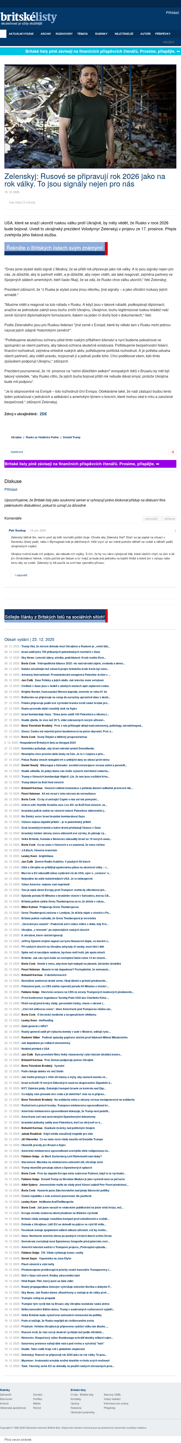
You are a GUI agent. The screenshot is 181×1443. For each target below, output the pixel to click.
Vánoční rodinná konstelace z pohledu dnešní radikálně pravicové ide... (88, 788)
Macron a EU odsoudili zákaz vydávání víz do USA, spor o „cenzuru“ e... (66, 873)
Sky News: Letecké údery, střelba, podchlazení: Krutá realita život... (63, 657)
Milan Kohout (29, 907)
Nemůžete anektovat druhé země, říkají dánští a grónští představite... (64, 981)
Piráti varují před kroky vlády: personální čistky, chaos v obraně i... (63, 1003)
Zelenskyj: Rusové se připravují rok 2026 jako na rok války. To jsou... (64, 1355)
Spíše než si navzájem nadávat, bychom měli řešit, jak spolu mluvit (63, 952)
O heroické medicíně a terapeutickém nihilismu (66, 1014)
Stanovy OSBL (112, 1394)
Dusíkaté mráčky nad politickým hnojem (69, 1128)
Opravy (75, 1403)
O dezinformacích (55, 975)
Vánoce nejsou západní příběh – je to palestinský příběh (56, 822)
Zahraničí (5, 1394)
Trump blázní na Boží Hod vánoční (42, 782)
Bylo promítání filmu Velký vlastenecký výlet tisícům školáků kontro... (78, 1054)
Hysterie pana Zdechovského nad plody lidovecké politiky (73, 1190)
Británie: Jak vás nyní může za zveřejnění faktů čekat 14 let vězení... (64, 958)
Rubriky (101, 34)
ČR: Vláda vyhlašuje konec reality (62, 1253)
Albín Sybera (29, 1185)
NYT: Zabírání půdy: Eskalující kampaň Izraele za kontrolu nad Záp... (63, 1088)
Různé (37, 1408)
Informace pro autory (116, 1403)
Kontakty (76, 1399)
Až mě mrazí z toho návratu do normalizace (69, 793)
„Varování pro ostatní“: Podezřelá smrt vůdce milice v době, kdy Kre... (65, 924)
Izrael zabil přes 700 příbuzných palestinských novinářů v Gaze (60, 652)
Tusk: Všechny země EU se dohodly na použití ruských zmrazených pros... (67, 1366)
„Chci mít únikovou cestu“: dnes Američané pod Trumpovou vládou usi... (66, 1009)
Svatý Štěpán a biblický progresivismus (62, 737)
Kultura (4, 1403)
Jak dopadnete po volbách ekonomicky (45, 1043)
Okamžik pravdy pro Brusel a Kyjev (43, 1145)
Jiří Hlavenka (29, 1139)
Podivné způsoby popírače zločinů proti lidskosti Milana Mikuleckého (85, 1037)
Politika (37, 1399)
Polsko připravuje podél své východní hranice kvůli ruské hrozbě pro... (65, 703)
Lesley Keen (29, 856)
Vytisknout (16, 452)
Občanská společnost (13, 1408)
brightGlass (46, 856)
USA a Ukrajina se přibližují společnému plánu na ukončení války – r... (64, 867)
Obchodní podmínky (83, 1412)
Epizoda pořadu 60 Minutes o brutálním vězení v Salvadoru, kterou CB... (66, 896)
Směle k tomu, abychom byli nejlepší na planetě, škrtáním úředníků (79, 964)
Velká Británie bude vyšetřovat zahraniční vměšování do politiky (61, 1315)
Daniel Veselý (29, 765)
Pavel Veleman (30, 793)
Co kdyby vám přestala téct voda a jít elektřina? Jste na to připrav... (63, 1094)
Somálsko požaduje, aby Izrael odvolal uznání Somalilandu (57, 748)
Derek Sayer (29, 1258)
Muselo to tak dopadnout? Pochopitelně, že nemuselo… (76, 969)
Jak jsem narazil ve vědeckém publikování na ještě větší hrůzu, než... (80, 1207)
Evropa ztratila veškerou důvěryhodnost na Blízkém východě (59, 1213)
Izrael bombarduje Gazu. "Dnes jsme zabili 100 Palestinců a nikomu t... (65, 714)
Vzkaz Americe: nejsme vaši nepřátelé (45, 884)
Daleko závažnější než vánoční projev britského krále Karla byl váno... (65, 669)
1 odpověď (21, 575)
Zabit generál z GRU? (34, 1026)
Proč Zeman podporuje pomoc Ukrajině (68, 1060)
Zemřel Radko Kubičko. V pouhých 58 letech (62, 861)
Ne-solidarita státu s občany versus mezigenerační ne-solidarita (94, 1100)
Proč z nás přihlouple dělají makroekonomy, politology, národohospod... (98, 725)
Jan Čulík (27, 680)
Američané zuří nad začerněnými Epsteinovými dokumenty (58, 1117)
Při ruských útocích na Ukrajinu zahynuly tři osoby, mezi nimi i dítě (62, 946)
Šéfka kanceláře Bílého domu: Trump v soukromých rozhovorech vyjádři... (67, 1309)
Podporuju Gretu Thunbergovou (59, 907)
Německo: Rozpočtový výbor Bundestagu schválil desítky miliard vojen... (67, 1338)
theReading (46, 1020)
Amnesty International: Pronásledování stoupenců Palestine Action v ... (65, 675)
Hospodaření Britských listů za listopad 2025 (48, 743)
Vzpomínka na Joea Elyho (55, 1258)
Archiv (46, 34)
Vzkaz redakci (112, 1399)
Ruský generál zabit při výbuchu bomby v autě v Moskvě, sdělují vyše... (66, 1032)
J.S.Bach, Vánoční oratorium (39, 850)
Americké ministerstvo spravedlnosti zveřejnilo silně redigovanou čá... (65, 1151)
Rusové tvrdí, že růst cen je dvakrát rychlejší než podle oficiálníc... (62, 1332)
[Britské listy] (56, 249)
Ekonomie (6, 1399)
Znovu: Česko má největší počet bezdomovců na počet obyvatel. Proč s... (67, 731)
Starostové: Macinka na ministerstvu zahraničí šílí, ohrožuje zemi (62, 1162)
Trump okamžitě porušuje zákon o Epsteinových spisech (56, 1168)
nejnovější (152, 518)
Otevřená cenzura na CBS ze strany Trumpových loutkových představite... (87, 992)
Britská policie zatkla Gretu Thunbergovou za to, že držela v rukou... (63, 901)
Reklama (76, 1408)
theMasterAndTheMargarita (56, 1202)
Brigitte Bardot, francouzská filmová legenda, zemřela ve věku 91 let (64, 692)
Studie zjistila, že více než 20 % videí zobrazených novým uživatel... (63, 720)
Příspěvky (162, 34)
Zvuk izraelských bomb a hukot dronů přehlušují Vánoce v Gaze (61, 828)
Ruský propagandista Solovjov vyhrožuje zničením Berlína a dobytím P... (66, 1287)
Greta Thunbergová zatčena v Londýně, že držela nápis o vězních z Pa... (66, 913)
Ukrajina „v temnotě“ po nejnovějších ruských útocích (55, 930)
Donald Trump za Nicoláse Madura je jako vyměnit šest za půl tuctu (83, 1179)
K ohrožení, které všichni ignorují (41, 935)
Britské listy (31, 19)
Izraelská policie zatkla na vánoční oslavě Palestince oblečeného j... (63, 811)
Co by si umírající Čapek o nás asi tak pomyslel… (68, 799)
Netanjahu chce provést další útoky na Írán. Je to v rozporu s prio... (63, 754)
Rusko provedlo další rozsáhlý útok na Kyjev (49, 708)
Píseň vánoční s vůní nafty (37, 1264)
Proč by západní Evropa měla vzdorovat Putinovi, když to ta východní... (81, 1173)
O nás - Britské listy (82, 1394)
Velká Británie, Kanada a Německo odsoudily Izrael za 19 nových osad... (66, 839)
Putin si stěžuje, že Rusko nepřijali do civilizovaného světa (57, 1321)
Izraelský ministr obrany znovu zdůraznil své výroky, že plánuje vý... (63, 833)
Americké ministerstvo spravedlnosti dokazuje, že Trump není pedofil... (65, 1111)
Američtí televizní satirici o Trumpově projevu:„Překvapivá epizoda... (64, 1247)
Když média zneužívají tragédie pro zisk (68, 1134)
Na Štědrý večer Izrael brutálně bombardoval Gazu (53, 816)
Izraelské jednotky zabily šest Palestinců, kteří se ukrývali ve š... (61, 1122)
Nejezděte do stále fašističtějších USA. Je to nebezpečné (57, 879)
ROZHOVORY (64, 34)
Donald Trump (71, 437)
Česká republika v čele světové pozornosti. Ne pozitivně (56, 1196)
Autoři (145, 34)
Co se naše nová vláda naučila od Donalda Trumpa (71, 1139)
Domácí (37, 1394)
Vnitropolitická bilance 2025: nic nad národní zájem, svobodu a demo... (81, 663)
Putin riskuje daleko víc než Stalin (42, 1071)
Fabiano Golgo (30, 992)
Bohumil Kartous (32, 788)
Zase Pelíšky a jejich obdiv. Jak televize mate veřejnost (69, 680)
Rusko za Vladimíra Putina (42, 437)
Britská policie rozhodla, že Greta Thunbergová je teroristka (58, 918)
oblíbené (169, 518)
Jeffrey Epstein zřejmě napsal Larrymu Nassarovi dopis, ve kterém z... (65, 941)
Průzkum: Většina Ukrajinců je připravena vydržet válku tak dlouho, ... (64, 1326)
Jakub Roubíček (31, 1134)
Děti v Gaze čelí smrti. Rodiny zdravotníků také (50, 1275)
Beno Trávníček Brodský (37, 725)
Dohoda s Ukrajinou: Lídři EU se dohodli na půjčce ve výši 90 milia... (63, 1224)
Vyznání (59, 1066)
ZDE (43, 413)
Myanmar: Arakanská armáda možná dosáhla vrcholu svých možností (65, 1360)
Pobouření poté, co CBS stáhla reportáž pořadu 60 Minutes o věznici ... (65, 986)
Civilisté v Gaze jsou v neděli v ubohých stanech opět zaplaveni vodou (65, 686)
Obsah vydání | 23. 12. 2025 (29, 639)
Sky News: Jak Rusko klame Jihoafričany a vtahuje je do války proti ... (65, 1292)
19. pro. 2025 (38, 530)
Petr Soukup (17, 530)
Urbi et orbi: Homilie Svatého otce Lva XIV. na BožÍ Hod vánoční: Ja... (64, 805)
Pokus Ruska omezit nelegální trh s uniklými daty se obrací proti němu (65, 760)
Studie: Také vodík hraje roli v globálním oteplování (53, 1349)
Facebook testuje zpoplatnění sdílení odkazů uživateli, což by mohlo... (64, 1230)
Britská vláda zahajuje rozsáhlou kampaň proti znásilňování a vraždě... (65, 1219)
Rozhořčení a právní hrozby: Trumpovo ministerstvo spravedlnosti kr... (65, 1105)
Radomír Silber (30, 1037)
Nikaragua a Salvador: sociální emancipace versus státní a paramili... (83, 765)
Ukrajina (16, 437)
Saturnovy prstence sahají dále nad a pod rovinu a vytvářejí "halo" (62, 1343)
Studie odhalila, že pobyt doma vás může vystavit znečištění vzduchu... (65, 771)
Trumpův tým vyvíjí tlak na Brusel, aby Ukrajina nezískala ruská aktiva (65, 1304)
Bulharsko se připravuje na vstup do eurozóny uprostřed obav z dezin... (65, 697)
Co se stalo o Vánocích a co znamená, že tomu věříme (71, 845)
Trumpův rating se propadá (38, 1298)
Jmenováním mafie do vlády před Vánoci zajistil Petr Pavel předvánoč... (84, 1185)
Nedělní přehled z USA (35, 1049)
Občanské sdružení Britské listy (43, 1427)
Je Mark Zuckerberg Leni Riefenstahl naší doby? (71, 1156)
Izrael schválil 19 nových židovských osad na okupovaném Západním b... (66, 1083)
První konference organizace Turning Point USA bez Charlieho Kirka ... (65, 998)
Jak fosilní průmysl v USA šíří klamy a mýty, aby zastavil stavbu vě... (64, 1077)
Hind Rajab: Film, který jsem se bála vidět (47, 1281)
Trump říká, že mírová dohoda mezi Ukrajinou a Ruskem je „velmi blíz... (65, 646)
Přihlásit (172, 12)
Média (37, 1403)
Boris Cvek (28, 663)
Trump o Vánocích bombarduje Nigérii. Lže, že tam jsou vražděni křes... (65, 776)
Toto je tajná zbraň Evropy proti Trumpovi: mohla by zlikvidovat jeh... (63, 890)
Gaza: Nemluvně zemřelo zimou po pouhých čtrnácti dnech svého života (66, 1236)
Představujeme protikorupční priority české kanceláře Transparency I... (66, 1270)
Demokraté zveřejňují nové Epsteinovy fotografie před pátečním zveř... (65, 1241)
